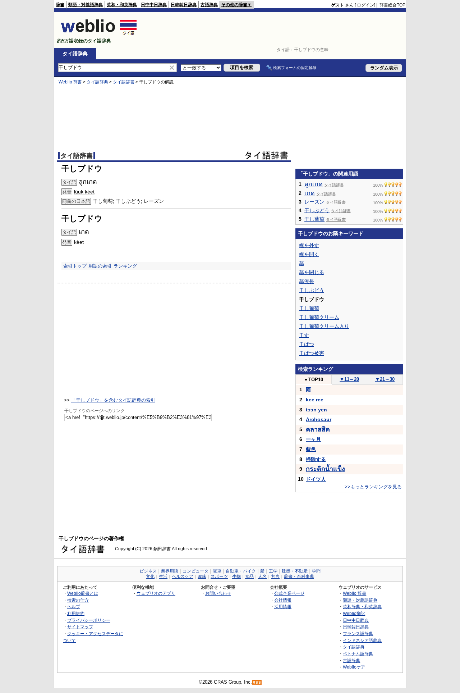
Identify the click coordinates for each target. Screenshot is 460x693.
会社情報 (282, 600)
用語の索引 (100, 266)
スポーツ (219, 576)
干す (304, 335)
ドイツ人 (316, 479)
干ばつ (306, 344)
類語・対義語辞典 (85, 5)
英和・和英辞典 (122, 5)
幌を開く (309, 254)
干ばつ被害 (311, 353)
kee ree (314, 399)
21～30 (385, 379)
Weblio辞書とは (82, 593)
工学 (273, 571)
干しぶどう (128, 201)
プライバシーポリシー (88, 620)
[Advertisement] (274, 30)
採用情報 (282, 606)
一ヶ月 (313, 439)
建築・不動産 (295, 571)
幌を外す (309, 245)
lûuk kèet (84, 192)
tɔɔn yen (316, 409)
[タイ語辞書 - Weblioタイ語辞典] (99, 34)
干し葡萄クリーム (319, 317)
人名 (262, 576)
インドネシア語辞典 (362, 640)
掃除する (316, 459)
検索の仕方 (78, 600)
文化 (150, 576)
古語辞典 (209, 5)
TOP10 (313, 379)
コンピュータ (195, 571)
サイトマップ (80, 626)
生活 (163, 576)
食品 (249, 576)
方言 (275, 576)
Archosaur (318, 419)
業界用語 (169, 571)
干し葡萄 (103, 201)
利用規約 (75, 613)
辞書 (60, 5)
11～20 (349, 379)
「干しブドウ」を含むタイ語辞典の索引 (113, 400)
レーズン (154, 201)
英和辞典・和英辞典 (362, 606)
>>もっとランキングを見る (373, 486)
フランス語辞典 (358, 633)
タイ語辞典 (75, 53)
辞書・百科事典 (299, 576)
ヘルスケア (182, 576)
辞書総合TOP (392, 5)
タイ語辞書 (123, 82)
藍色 (311, 449)
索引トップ (75, 266)
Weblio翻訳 (354, 613)
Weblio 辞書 (70, 82)
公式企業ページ (289, 593)
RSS (257, 682)
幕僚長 (306, 281)
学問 (316, 571)
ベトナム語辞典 (358, 653)
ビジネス (148, 571)
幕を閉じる (311, 272)
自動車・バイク (241, 571)
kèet (79, 242)
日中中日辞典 (154, 5)
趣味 (202, 576)
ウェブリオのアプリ (156, 593)
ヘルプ (73, 606)
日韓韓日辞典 (184, 5)
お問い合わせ (218, 593)
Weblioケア (354, 667)
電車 (217, 571)
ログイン (365, 5)
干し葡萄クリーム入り (324, 326)
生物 (236, 576)
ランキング (125, 266)
